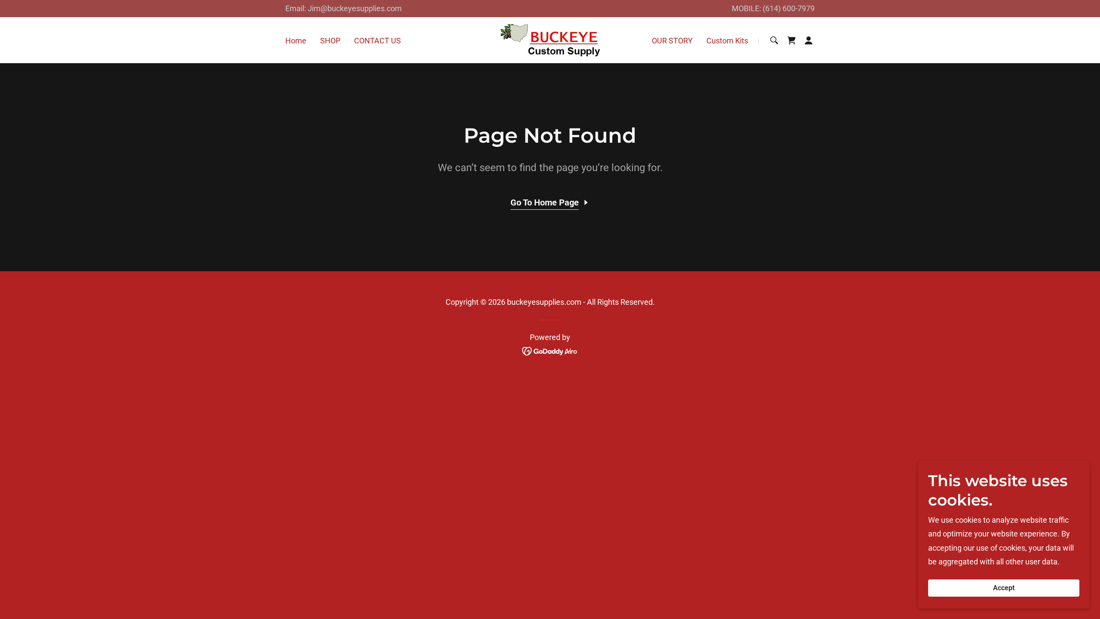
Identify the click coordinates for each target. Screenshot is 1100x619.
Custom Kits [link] (727, 40)
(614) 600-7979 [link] (789, 8)
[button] (808, 40)
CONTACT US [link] (377, 40)
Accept (1003, 588)
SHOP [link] (330, 40)
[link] (550, 39)
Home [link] (295, 40)
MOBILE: (747, 8)
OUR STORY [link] (672, 40)
